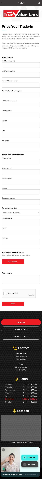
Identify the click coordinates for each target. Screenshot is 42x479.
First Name (8, 61)
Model (7, 178)
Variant (4, 188)
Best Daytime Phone (12, 91)
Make (6, 168)
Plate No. (5, 238)
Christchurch (21, 337)
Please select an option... (11, 213)
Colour (4, 228)
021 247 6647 (21, 359)
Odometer (8, 198)
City (3, 131)
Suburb (4, 121)
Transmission (9, 208)
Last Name (8, 71)
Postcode (5, 140)
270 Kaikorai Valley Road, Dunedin (21, 442)
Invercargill (21, 329)
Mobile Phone (9, 101)
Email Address (9, 81)
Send (13, 304)
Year (6, 158)
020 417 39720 (21, 370)
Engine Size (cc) (7, 218)
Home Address (7, 111)
